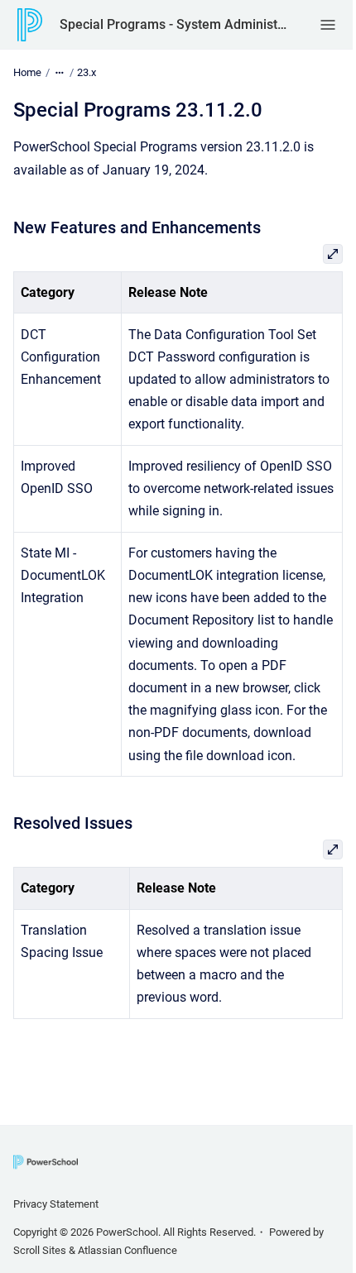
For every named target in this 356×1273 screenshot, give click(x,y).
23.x (86, 72)
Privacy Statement (56, 1204)
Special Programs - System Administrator (173, 24)
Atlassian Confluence (127, 1250)
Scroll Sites (39, 1250)
